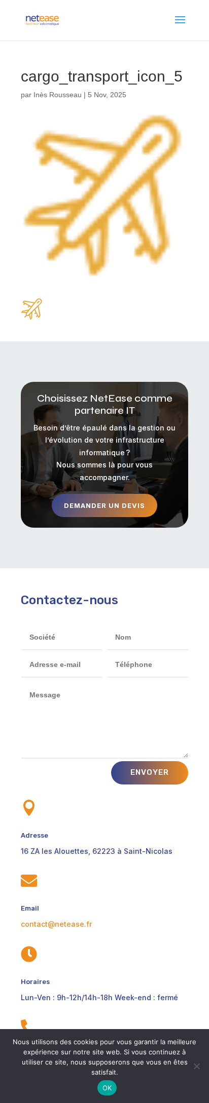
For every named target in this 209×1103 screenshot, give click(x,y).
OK (107, 1088)
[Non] (196, 1066)
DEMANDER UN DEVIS (104, 505)
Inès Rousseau (57, 95)
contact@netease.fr (56, 924)
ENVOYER (149, 772)
